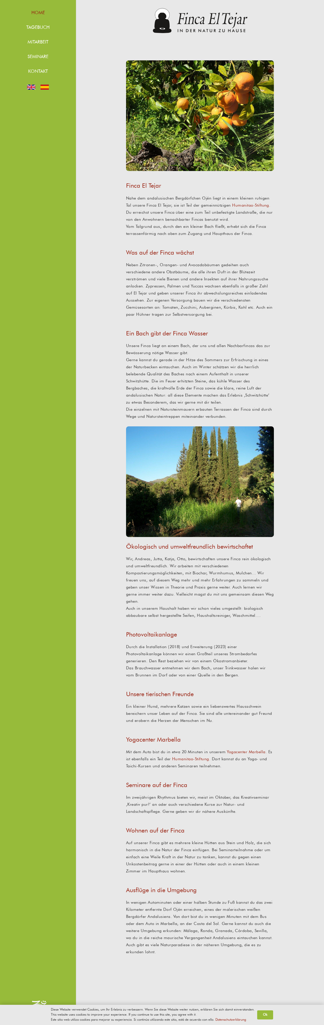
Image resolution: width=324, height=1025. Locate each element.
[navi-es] (44, 87)
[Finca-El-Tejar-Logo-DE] (200, 21)
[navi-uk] (31, 87)
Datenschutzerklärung (230, 1019)
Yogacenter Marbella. (247, 752)
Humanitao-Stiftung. (251, 205)
